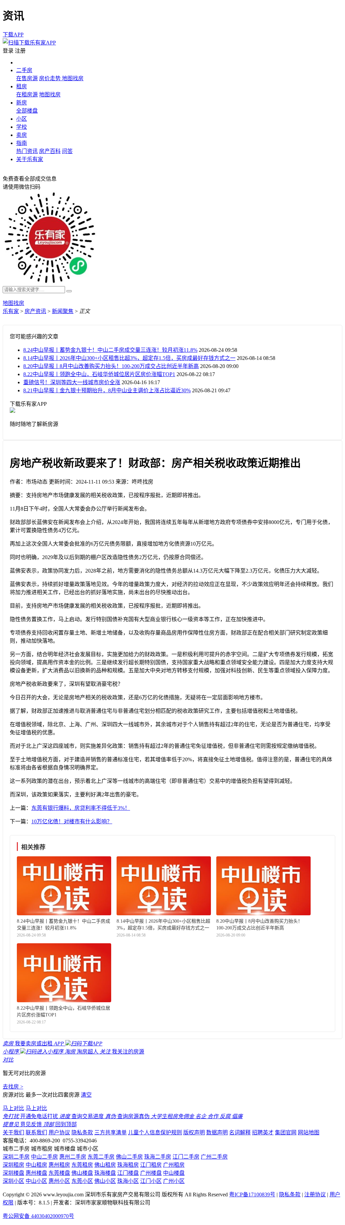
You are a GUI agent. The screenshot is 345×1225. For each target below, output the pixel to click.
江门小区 (151, 1181)
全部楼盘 (27, 111)
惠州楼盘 (36, 1173)
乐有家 (11, 311)
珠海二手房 (157, 1157)
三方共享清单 (110, 1132)
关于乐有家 (29, 159)
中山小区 (36, 1181)
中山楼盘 (174, 1173)
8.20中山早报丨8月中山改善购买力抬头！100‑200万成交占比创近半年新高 (111, 366)
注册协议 (315, 1194)
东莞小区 (82, 1181)
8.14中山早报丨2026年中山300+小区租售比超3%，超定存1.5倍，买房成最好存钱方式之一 (129, 358)
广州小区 (174, 1181)
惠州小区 (59, 1181)
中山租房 (36, 1165)
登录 (8, 51)
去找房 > (13, 1087)
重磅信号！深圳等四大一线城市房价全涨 (71, 382)
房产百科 (50, 151)
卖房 (21, 135)
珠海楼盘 (105, 1173)
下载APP (13, 34)
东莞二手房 (101, 1157)
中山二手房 (44, 1157)
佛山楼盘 (82, 1173)
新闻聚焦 (62, 311)
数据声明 (217, 1132)
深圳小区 (13, 1181)
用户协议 (59, 1132)
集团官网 (285, 1132)
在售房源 (27, 78)
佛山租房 (105, 1165)
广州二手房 (214, 1157)
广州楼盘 (151, 1173)
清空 (86, 1095)
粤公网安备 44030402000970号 (38, 1216)
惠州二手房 (72, 1157)
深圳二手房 (16, 1157)
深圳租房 (13, 1165)
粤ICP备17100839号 (252, 1194)
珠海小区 (128, 1181)
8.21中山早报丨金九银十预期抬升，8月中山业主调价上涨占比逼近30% (107, 390)
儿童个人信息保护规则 (155, 1132)
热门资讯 (27, 151)
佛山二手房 (129, 1157)
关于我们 (13, 1132)
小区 (21, 119)
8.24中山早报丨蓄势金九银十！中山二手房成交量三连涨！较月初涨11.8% (110, 350)
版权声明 (194, 1132)
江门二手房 (185, 1157)
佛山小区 (105, 1181)
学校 (21, 127)
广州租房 (174, 1165)
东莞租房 (82, 1165)
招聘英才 (263, 1132)
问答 (67, 151)
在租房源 (27, 94)
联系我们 (36, 1132)
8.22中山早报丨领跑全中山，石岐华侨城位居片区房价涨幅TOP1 (99, 374)
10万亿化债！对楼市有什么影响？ (71, 821)
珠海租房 (128, 1165)
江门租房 (151, 1165)
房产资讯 (35, 311)
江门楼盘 (128, 1173)
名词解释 (240, 1132)
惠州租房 (59, 1165)
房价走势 (50, 78)
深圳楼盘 (13, 1173)
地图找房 (73, 78)
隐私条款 (82, 1132)
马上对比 (13, 1108)
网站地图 (308, 1132)
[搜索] (69, 291)
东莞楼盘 (59, 1173)
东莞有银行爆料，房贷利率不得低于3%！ (80, 808)
